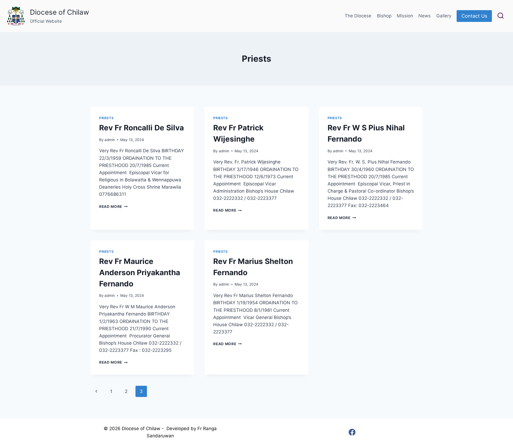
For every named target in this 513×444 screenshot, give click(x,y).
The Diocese (358, 15)
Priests (106, 118)
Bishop (384, 15)
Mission (405, 15)
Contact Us (474, 16)
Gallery (443, 15)
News (424, 15)
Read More (113, 206)
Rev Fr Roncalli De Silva (141, 127)
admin (109, 140)
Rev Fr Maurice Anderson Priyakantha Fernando (139, 272)
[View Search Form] (501, 16)
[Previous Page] (96, 391)
